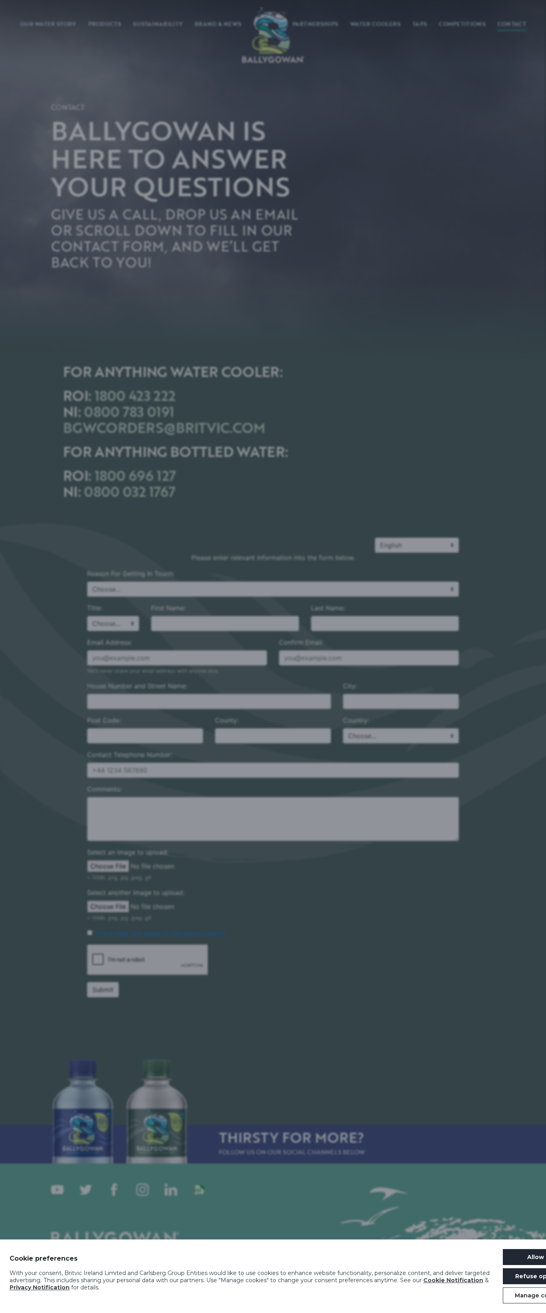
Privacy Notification (40, 1287)
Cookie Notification (453, 1280)
